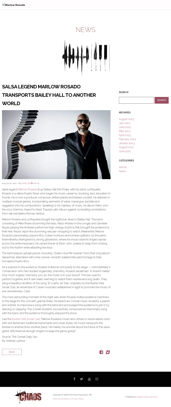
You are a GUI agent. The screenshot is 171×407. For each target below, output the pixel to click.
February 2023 (127, 139)
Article (36, 183)
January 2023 (127, 143)
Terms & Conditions (61, 399)
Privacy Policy (78, 399)
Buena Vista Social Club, (26, 319)
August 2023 (126, 119)
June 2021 (125, 151)
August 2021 (126, 147)
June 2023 (125, 127)
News (122, 171)
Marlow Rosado (27, 189)
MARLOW (25, 183)
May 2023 (124, 131)
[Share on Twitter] (107, 352)
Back (12, 351)
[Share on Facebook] (101, 352)
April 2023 (125, 135)
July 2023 (124, 123)
